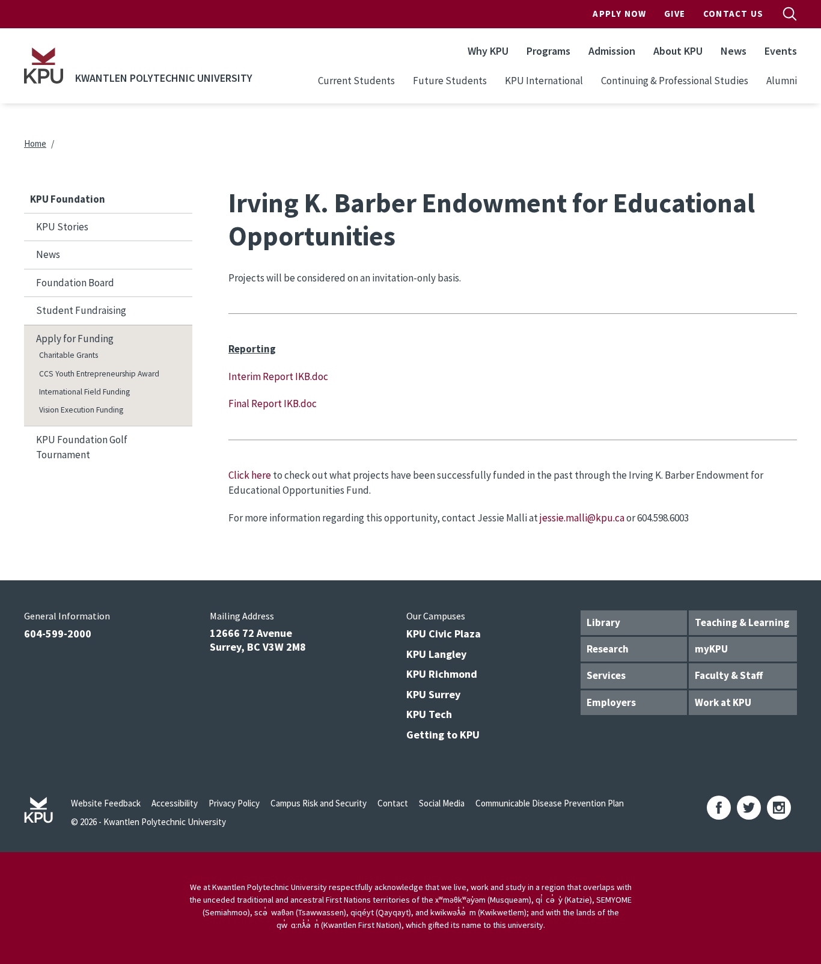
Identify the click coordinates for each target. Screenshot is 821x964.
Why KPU (488, 51)
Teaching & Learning (742, 622)
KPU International (544, 80)
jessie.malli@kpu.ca (582, 517)
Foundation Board (75, 282)
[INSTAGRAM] (779, 808)
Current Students (356, 80)
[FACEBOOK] (719, 808)
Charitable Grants (68, 355)
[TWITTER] (749, 808)
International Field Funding (84, 392)
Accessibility (174, 803)
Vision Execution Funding (81, 410)
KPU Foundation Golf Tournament (81, 447)
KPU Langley (436, 654)
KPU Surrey (433, 694)
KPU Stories (62, 226)
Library (603, 622)
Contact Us (733, 13)
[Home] (43, 66)
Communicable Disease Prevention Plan (549, 803)
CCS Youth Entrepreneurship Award (99, 374)
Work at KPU (723, 702)
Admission (611, 51)
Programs (548, 51)
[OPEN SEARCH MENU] (790, 14)
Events (781, 51)
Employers (611, 702)
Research (608, 648)
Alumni (781, 80)
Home (35, 143)
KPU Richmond (441, 674)
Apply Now (619, 13)
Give (674, 13)
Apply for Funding (75, 338)
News (733, 51)
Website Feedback (106, 803)
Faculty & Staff (729, 675)
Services (606, 675)
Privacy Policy (234, 803)
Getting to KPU (443, 734)
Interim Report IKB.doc (278, 376)
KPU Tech (429, 714)
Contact (392, 803)
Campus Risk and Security (318, 803)
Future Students (450, 80)
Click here (249, 475)
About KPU (678, 51)
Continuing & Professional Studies (674, 80)
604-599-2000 (57, 633)
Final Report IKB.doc (272, 403)
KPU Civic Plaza (443, 633)
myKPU (711, 648)
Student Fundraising (81, 310)
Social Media (442, 803)
